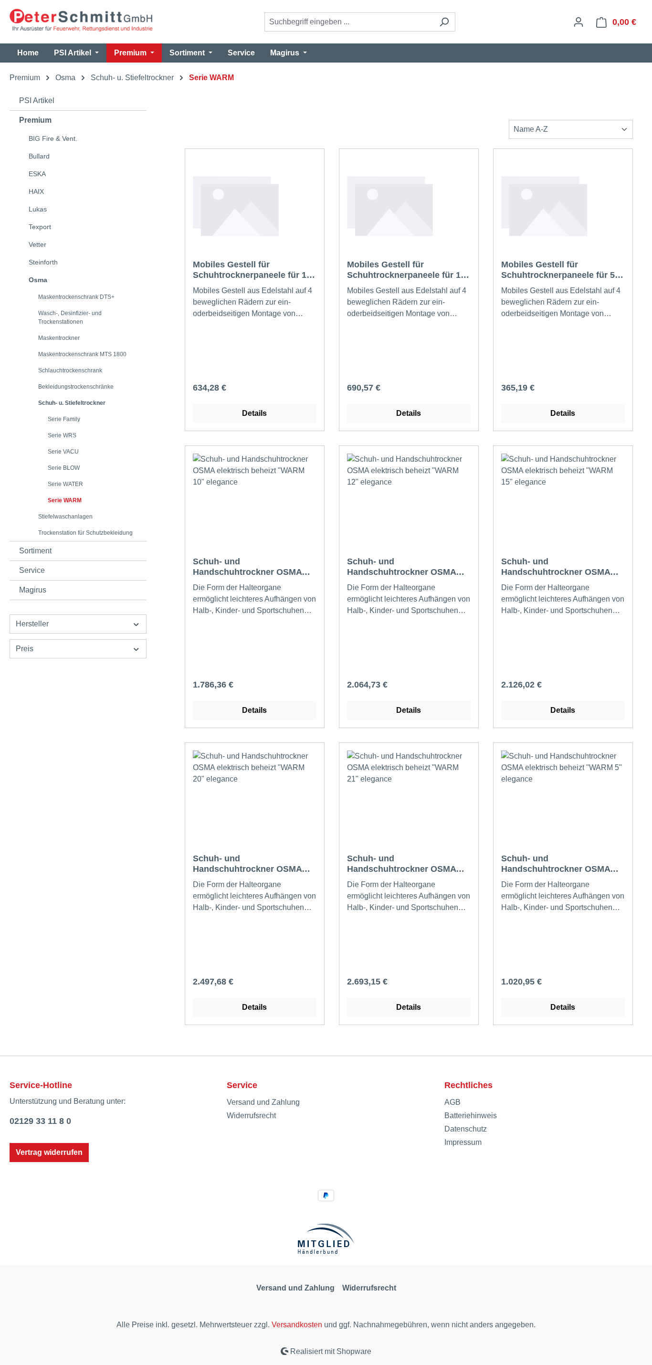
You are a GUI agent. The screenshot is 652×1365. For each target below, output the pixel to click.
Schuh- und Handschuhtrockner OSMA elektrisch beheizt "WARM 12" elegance (408, 567)
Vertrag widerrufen (49, 1152)
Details (254, 413)
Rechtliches (468, 1085)
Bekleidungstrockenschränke (76, 386)
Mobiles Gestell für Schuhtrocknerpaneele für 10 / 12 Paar (254, 270)
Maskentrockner (59, 338)
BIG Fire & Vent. (53, 138)
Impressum (463, 1142)
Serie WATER (65, 484)
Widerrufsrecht (251, 1115)
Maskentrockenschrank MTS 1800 (82, 354)
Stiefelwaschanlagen (65, 516)
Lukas (38, 209)
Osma (38, 280)
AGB (452, 1102)
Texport (40, 227)
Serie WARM (65, 500)
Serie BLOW (64, 468)
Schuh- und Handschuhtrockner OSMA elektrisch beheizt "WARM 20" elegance (254, 864)
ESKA (37, 174)
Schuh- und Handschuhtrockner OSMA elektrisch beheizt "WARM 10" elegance (254, 567)
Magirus (32, 590)
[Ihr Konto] (578, 22)
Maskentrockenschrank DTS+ (76, 297)
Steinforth (43, 262)
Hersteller (32, 624)
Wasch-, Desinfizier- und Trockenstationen (70, 317)
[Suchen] (444, 22)
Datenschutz (465, 1129)
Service (32, 570)
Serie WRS (62, 435)
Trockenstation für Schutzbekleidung (85, 532)
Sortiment (35, 551)
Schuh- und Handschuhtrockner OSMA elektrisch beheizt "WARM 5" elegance (560, 864)
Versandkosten (297, 1325)
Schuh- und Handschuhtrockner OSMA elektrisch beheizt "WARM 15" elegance (562, 567)
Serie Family (64, 419)
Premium (35, 120)
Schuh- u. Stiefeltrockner (71, 403)
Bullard (39, 156)
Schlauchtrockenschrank (70, 370)
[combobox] (348, 22)
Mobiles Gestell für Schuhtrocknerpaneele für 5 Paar (558, 270)
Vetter (37, 244)
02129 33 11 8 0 (40, 1121)
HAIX (36, 191)
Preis (24, 649)
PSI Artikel (36, 100)
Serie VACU (63, 451)
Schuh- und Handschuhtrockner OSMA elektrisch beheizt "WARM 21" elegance (408, 864)
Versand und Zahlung (263, 1102)
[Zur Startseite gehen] (81, 20)
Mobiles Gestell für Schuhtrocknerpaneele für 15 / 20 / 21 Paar (408, 270)
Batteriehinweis (470, 1115)
